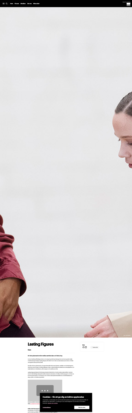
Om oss (29, 3)
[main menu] (3, 3)
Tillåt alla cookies (81, 407)
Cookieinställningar (47, 407)
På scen (17, 3)
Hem (11, 3)
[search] (6, 3)
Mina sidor (36, 3)
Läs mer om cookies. (53, 403)
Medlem (23, 3)
